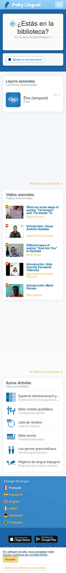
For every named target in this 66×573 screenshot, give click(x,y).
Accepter (10, 559)
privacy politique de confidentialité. (25, 555)
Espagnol (15, 494)
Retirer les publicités (46, 183)
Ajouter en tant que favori (27, 59)
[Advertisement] (33, 148)
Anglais (14, 501)
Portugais (15, 522)
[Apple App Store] (20, 539)
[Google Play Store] (46, 539)
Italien (12, 508)
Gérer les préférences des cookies (25, 568)
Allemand (15, 515)
